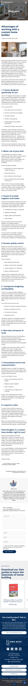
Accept (14, 684)
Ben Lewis (15, 38)
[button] (14, 632)
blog (8, 459)
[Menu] (25, 2)
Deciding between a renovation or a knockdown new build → (16, 472)
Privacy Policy (5, 678)
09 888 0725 (14, 657)
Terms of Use (13, 678)
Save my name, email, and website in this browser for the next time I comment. (14, 547)
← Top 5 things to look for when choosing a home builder (11, 464)
